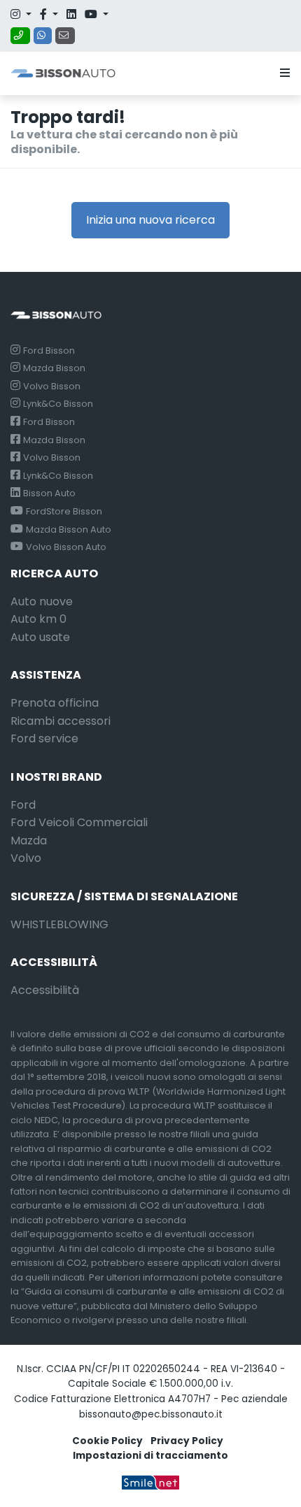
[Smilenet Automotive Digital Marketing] (150, 1482)
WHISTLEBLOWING (59, 924)
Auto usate (40, 637)
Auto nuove (41, 601)
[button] (282, 73)
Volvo (25, 858)
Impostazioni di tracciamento (150, 1455)
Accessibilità (44, 990)
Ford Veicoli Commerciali (79, 822)
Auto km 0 (38, 619)
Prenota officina (54, 703)
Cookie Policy (107, 1441)
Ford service (44, 738)
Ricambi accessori (60, 721)
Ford (23, 805)
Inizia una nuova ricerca (150, 220)
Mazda (28, 840)
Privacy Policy (186, 1441)
